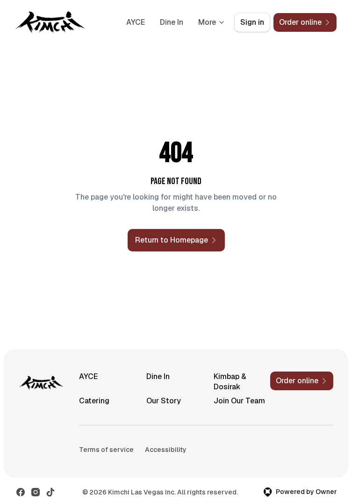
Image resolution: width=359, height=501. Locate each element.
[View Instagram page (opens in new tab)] (35, 492)
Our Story (163, 401)
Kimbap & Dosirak (230, 382)
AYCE (135, 22)
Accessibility (166, 449)
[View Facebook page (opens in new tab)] (20, 492)
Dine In (171, 22)
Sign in (252, 22)
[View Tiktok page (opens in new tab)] (50, 492)
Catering (94, 401)
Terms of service (106, 449)
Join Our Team (239, 401)
